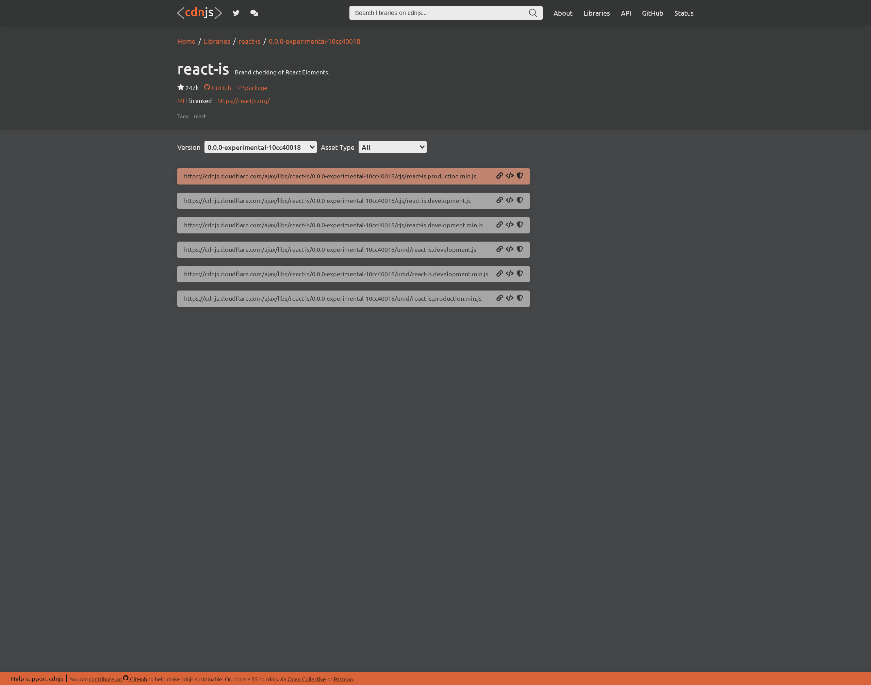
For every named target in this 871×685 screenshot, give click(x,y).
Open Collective (306, 679)
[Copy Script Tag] (510, 176)
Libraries (597, 12)
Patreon (343, 679)
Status (684, 12)
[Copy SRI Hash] (519, 176)
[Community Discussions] (254, 13)
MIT (183, 100)
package (255, 87)
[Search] (533, 13)
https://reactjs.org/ (243, 100)
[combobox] (260, 147)
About (563, 12)
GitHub (652, 12)
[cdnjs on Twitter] (236, 13)
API (626, 12)
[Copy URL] (499, 176)
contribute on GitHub (118, 679)
